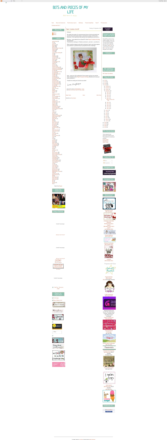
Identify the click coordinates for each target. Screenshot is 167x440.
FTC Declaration (104, 22)
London (53, 112)
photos (53, 134)
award (53, 43)
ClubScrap (54, 59)
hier (105, 48)
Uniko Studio (54, 165)
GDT (53, 95)
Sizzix (53, 146)
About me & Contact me (60, 22)
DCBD (53, 63)
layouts (53, 109)
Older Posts (99, 95)
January (107, 120)
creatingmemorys (55, 61)
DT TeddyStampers (55, 84)
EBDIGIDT (54, 90)
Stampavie (54, 155)
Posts (105, 160)
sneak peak (54, 150)
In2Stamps (54, 105)
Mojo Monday (55, 122)
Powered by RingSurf (58, 267)
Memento (54, 117)
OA (52, 128)
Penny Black (54, 133)
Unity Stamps (54, 166)
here (110, 45)
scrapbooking (54, 144)
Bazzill (53, 46)
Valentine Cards (55, 169)
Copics (53, 60)
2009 (105, 124)
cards (53, 51)
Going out (54, 97)
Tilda (53, 163)
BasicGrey (54, 44)
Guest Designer (55, 98)
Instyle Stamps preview (56, 108)
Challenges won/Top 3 (56, 25)
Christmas (54, 57)
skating (53, 147)
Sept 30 (108, 92)
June (107, 113)
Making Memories (55, 116)
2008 (105, 125)
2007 (105, 127)
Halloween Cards (55, 102)
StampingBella (54, 157)
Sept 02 (108, 108)
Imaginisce (54, 104)
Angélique (54, 33)
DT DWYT (53, 75)
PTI (52, 138)
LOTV (53, 113)
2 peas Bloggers (58, 260)
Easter (53, 87)
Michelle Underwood (92, 439)
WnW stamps (54, 179)
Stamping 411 (54, 156)
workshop (54, 182)
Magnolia (54, 114)
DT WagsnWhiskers (55, 86)
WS (52, 183)
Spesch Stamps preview (56, 154)
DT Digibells (54, 72)
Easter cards (54, 88)
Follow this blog (108, 411)
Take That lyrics (58, 269)
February (107, 119)
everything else (55, 94)
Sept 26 (108, 95)
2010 (105, 122)
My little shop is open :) (71, 22)
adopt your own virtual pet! (60, 234)
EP (52, 93)
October (107, 89)
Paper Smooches (55, 129)
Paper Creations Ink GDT (72, 29)
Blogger (60, 186)
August (107, 110)
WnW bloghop (54, 177)
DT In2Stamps (54, 77)
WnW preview (54, 178)
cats (53, 54)
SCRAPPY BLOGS (58, 264)
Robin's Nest (54, 143)
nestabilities (54, 126)
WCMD (53, 172)
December (108, 86)
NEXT (60, 266)
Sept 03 (108, 106)
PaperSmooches (55, 131)
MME (53, 121)
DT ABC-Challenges (55, 67)
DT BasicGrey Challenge (56, 68)
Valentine (54, 168)
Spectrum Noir (55, 152)
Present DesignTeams (89, 22)
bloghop (53, 50)
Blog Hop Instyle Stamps (57, 48)
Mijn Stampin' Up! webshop (108, 73)
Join (55, 261)
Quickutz (53, 141)
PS (52, 137)
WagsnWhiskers (55, 170)
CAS (53, 53)
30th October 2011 (109, 236)
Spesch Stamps (55, 153)
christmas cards (55, 58)
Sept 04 (108, 105)
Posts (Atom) (73, 98)
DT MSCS (54, 79)
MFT (53, 119)
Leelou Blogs (81, 439)
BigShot (53, 47)
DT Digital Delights (55, 73)
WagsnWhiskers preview (56, 171)
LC (52, 110)
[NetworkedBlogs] (108, 409)
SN (52, 149)
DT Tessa (53, 85)
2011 (105, 84)
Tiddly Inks (54, 162)
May (106, 114)
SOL (53, 151)
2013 (105, 81)
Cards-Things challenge (56, 52)
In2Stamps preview (55, 106)
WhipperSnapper (55, 174)
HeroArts (54, 103)
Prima (53, 136)
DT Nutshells (54, 80)
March (107, 117)
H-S (53, 99)
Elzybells (53, 91)
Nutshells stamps (55, 127)
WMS (53, 175)
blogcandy (54, 49)
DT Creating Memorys (56, 71)
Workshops (81, 22)
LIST (58, 266)
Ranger (53, 142)
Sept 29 (108, 93)
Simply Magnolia (109, 235)
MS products (54, 123)
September (108, 90)
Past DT (97, 22)
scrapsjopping (54, 145)
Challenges (54, 56)
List (58, 261)
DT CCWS (53, 70)
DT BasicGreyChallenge (56, 69)
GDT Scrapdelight (55, 96)
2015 (105, 80)
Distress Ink (54, 66)
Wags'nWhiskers (105, 140)
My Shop (54, 125)
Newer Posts (68, 95)
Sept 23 (108, 96)
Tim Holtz (54, 164)
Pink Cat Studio (55, 135)
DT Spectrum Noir (55, 81)
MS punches (54, 124)
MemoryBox (54, 118)
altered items (54, 41)
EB (52, 89)
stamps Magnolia (55, 160)
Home (53, 22)
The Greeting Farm (55, 161)
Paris (53, 132)
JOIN (55, 266)
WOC (53, 180)
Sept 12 (108, 102)
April (107, 116)
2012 (105, 83)
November (108, 87)
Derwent (54, 65)
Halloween (54, 100)
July (106, 111)
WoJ (53, 181)
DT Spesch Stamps (55, 82)
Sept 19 (108, 98)
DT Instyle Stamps (55, 78)
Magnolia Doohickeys (56, 115)
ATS (53, 42)
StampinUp (54, 159)
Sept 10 (108, 103)
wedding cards (55, 173)
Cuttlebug (54, 62)
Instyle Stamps (55, 107)
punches (53, 140)
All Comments (107, 163)
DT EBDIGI (54, 76)
